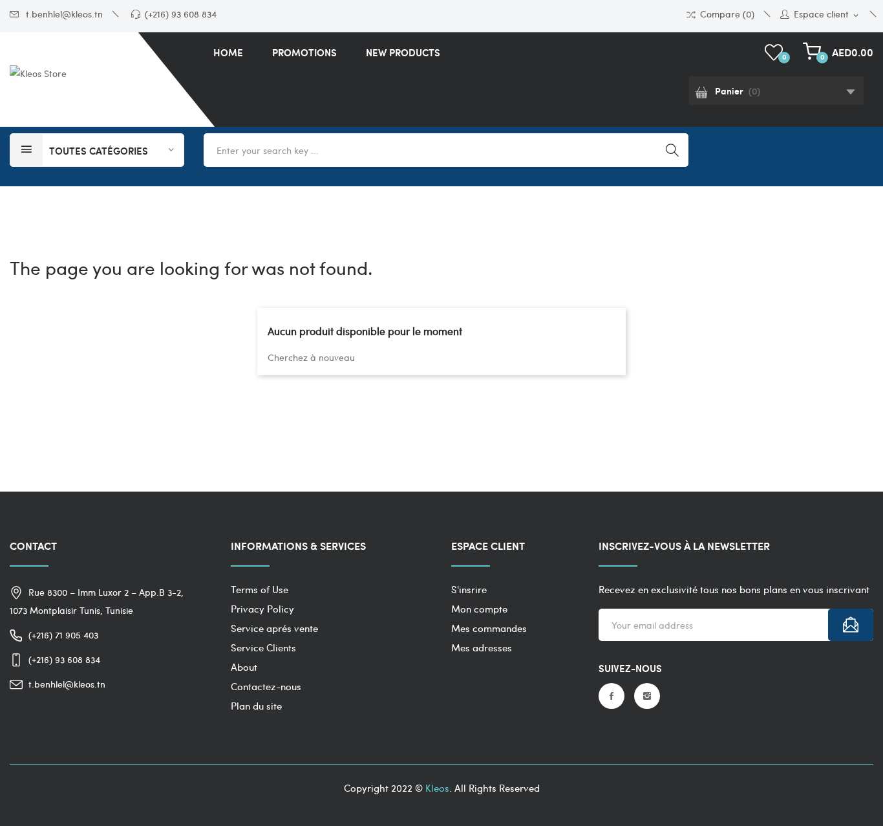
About (244, 666)
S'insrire (469, 589)
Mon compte (479, 608)
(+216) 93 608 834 (181, 14)
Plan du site (256, 705)
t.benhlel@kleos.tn (63, 14)
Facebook (611, 696)
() (784, 56)
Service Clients (263, 647)
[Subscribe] (850, 625)
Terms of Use (259, 589)
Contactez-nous (266, 686)
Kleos (437, 788)
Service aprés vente (274, 628)
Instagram (647, 696)
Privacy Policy (262, 608)
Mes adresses (481, 647)
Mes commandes (489, 628)
